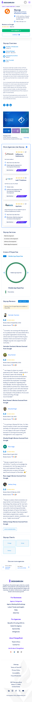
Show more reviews (10, 529)
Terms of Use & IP (16, 667)
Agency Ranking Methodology (16, 604)
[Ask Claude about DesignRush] (11, 652)
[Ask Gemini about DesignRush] (14, 652)
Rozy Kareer (12, 355)
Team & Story (16, 642)
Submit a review (22, 301)
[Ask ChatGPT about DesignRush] (18, 652)
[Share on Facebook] (4, 105)
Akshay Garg (12, 484)
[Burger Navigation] (29, 2)
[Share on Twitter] (7, 105)
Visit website (15, 30)
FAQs (16, 610)
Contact (15, 34)
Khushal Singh (12, 409)
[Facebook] (16, 690)
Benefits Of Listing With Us (16, 623)
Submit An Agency (16, 626)
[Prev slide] (4, 273)
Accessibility (16, 673)
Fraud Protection (16, 676)
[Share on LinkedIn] (10, 105)
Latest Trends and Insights (16, 607)
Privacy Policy (16, 670)
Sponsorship (16, 629)
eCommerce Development (11, 238)
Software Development (10, 241)
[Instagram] (12, 690)
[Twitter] (19, 690)
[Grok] (21, 652)
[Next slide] (28, 273)
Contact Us (16, 645)
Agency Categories (16, 601)
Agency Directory (10, 6)
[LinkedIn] (9, 690)
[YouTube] (23, 690)
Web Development (9, 236)
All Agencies (16, 632)
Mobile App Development (10, 244)
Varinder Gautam (13, 315)
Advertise (16, 613)
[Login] (25, 2)
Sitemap (16, 664)
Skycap (17, 10)
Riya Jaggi (11, 446)
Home (3, 6)
